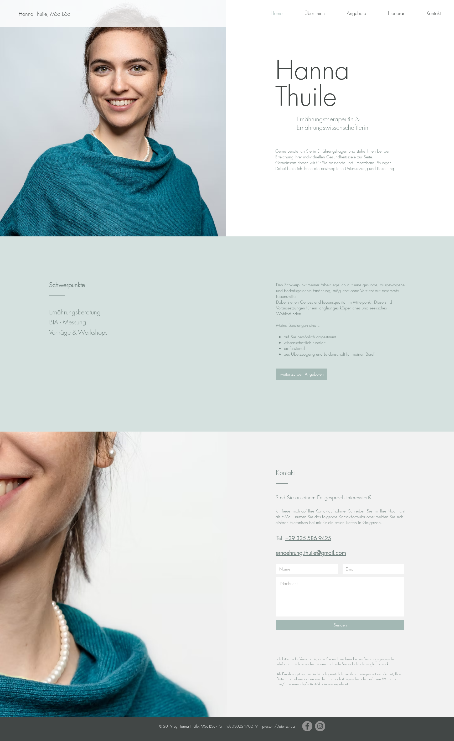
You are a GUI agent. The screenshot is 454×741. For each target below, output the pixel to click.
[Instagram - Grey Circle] (320, 726)
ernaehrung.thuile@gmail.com (311, 553)
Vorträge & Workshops (78, 332)
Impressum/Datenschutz (277, 726)
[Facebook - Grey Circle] (307, 726)
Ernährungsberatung (75, 312)
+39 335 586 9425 (308, 538)
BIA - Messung (67, 322)
